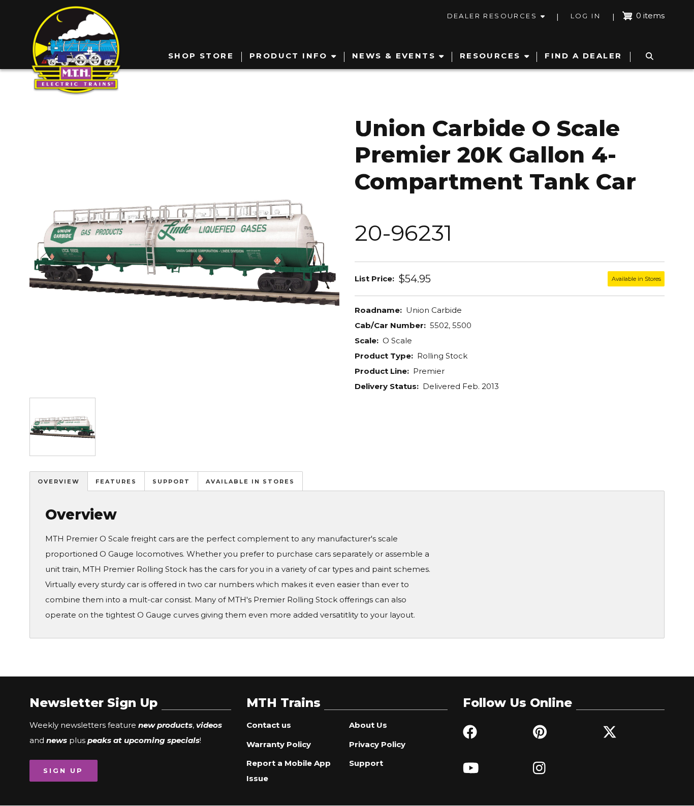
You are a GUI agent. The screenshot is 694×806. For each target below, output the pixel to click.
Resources (490, 55)
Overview (59, 481)
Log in (586, 16)
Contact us (268, 725)
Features (116, 481)
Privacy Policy (377, 744)
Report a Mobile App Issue (288, 770)
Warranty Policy (278, 744)
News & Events (393, 55)
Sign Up (63, 770)
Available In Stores (250, 481)
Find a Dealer (583, 55)
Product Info (288, 55)
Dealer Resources (492, 16)
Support (171, 481)
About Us (368, 725)
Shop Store (201, 55)
